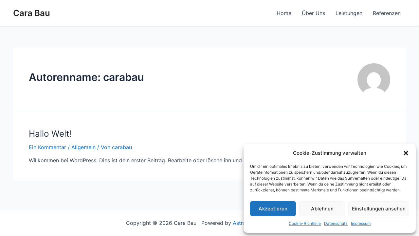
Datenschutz (336, 223)
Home (284, 13)
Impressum (361, 223)
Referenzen (387, 13)
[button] (406, 153)
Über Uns (313, 13)
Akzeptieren (273, 209)
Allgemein (83, 147)
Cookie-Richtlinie (305, 223)
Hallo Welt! (50, 133)
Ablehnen (322, 209)
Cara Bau (31, 13)
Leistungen (349, 13)
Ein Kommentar (47, 147)
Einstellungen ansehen (379, 209)
